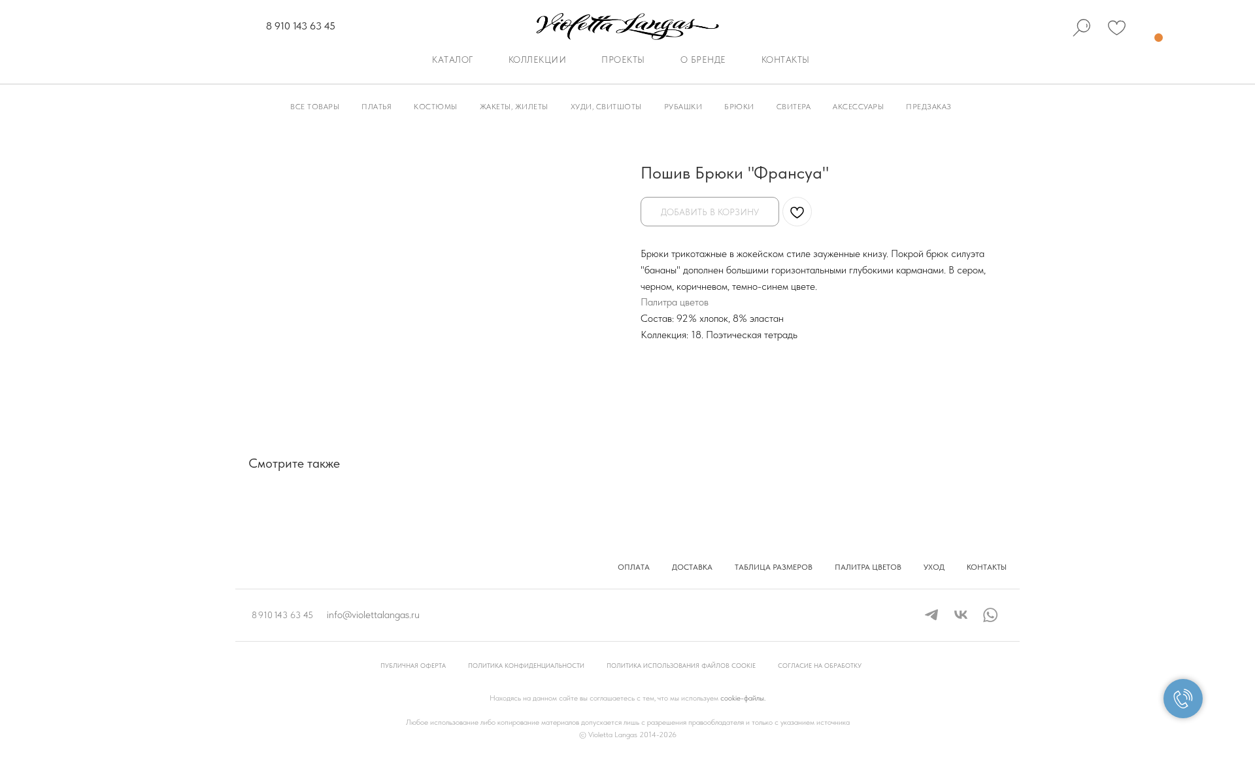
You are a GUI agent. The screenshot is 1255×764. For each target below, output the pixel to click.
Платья (376, 106)
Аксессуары (858, 106)
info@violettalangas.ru (373, 614)
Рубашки (683, 106)
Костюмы (436, 106)
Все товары (314, 106)
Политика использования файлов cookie (681, 665)
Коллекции (538, 59)
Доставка (692, 567)
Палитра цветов (675, 302)
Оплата (634, 567)
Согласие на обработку (820, 665)
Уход (934, 567)
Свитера (794, 106)
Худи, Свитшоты (606, 106)
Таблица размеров (773, 567)
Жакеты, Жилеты (514, 106)
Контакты (785, 59)
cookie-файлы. (742, 698)
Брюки (739, 106)
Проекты (623, 59)
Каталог (452, 59)
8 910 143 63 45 (300, 26)
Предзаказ (929, 106)
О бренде (703, 59)
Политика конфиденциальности (526, 665)
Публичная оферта (413, 665)
